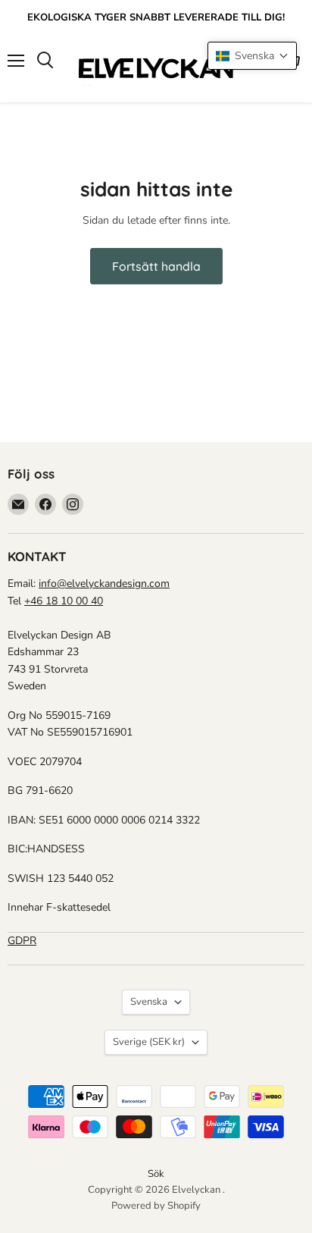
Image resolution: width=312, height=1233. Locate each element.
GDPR (22, 940)
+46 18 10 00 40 (63, 601)
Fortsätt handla (156, 266)
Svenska (148, 1002)
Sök (156, 1174)
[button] (252, 55)
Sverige (149, 1042)
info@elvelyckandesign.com (104, 583)
